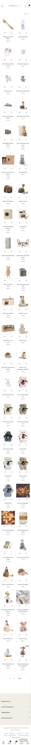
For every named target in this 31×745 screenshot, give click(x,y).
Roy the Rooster (8, 638)
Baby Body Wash (23, 37)
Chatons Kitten (8, 284)
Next (19, 678)
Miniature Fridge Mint (8, 255)
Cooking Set (22, 226)
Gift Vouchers (12, 735)
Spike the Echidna (23, 584)
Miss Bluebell (23, 172)
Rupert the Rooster (8, 584)
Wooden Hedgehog (22, 64)
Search (6, 733)
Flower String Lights (8, 530)
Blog (5, 735)
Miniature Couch (8, 340)
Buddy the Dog (23, 313)
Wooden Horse (8, 91)
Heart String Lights (22, 503)
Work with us (16, 737)
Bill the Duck (23, 340)
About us (12, 733)
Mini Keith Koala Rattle (23, 91)
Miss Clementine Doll (23, 557)
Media (27, 733)
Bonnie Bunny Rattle (8, 394)
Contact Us (20, 733)
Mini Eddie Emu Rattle (23, 116)
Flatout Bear (23, 449)
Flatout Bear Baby (23, 394)
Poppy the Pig (23, 638)
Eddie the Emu (23, 201)
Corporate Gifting (23, 735)
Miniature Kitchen (8, 313)
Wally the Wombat (8, 201)
